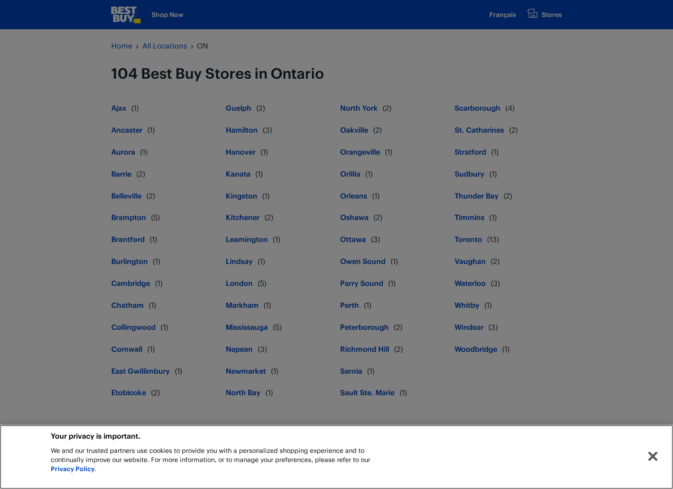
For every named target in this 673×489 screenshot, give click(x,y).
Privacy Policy (73, 469)
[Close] (653, 456)
